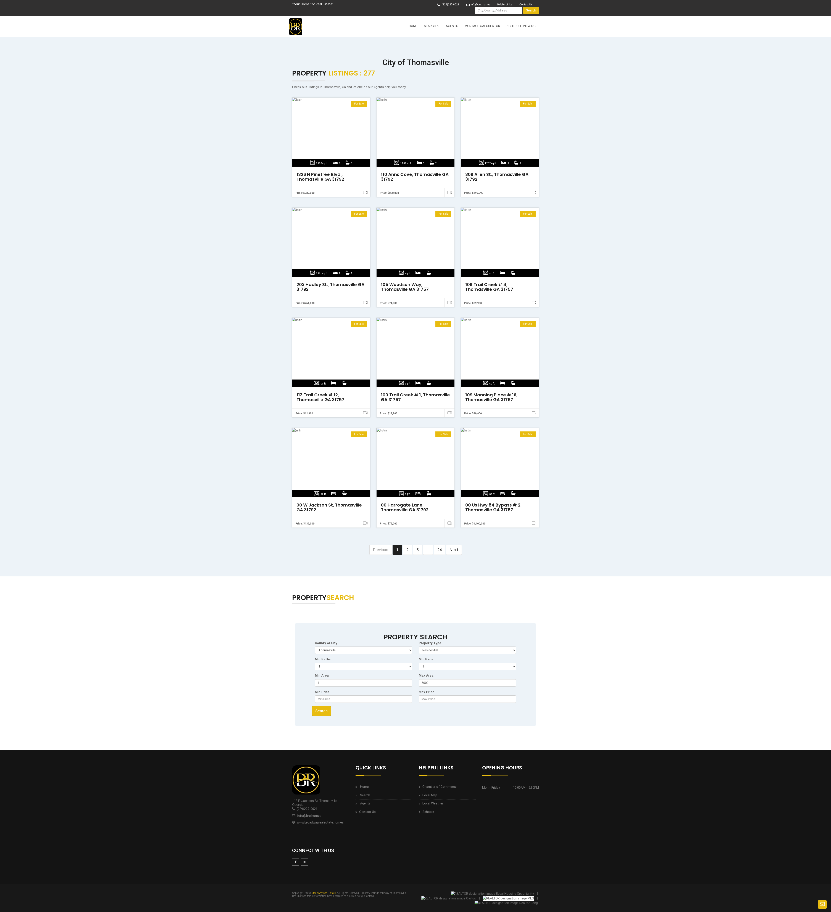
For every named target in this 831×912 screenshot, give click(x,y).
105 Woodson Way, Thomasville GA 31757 (405, 286)
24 (439, 549)
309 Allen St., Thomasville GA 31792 (496, 176)
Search (531, 10)
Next (454, 549)
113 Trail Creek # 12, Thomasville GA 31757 (320, 397)
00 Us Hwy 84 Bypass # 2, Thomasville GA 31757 (493, 507)
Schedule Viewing (521, 26)
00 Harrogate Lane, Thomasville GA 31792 (404, 507)
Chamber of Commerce (439, 787)
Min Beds (426, 659)
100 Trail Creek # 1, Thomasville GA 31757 (415, 397)
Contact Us (526, 4)
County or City (326, 643)
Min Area (322, 675)
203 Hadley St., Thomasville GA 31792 (330, 286)
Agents (452, 26)
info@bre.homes (480, 4)
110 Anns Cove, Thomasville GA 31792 (415, 176)
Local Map (429, 795)
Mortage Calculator (482, 26)
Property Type (430, 643)
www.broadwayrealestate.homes (320, 822)
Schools (428, 812)
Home (413, 26)
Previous (380, 549)
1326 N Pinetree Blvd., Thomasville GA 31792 (320, 176)
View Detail (330, 132)
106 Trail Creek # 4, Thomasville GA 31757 (489, 286)
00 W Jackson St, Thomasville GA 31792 (329, 507)
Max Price (426, 692)
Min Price (322, 692)
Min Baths (323, 659)
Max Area (426, 675)
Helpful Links (504, 4)
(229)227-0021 (450, 4)
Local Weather (432, 803)
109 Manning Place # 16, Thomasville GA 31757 (491, 397)
